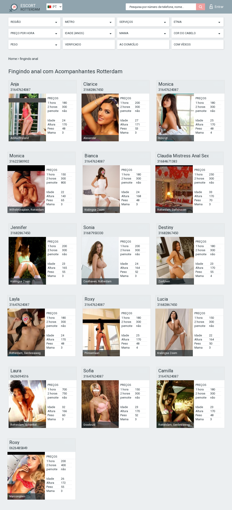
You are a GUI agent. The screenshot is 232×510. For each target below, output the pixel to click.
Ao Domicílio (128, 44)
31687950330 (93, 233)
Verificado (73, 44)
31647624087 (20, 90)
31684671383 (167, 161)
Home (13, 59)
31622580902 (19, 161)
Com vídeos (182, 44)
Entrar (219, 7)
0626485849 (18, 448)
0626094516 (19, 376)
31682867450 (93, 90)
